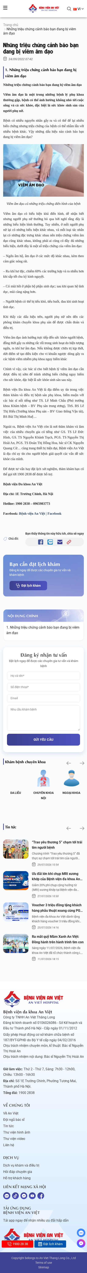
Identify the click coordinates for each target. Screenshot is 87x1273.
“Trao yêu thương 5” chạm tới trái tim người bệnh (57, 845)
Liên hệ (8, 1145)
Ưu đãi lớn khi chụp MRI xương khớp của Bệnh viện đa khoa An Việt (56, 877)
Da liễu (15, 792)
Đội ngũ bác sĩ (13, 1120)
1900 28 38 (20, 1244)
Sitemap (43, 1267)
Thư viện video (14, 1139)
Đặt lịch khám (31, 586)
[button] (68, 763)
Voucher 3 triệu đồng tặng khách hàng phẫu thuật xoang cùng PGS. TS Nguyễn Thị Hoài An (57, 908)
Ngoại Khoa (71, 792)
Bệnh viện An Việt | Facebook (40, 513)
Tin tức (8, 1126)
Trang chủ (10, 25)
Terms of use (43, 1262)
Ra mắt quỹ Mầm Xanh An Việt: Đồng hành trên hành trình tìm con (58, 939)
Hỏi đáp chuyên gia (17, 1172)
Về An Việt (10, 1113)
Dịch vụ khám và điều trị (21, 1165)
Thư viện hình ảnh (16, 1132)
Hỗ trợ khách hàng (17, 1178)
